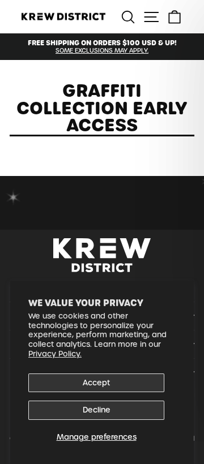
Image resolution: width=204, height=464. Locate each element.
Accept (96, 383)
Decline (96, 410)
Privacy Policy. (55, 354)
